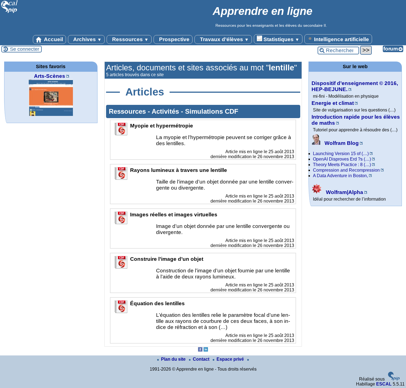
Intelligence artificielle (341, 39)
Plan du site (174, 359)
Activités (166, 111)
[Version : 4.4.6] (394, 379)
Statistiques (280, 39)
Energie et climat (333, 103)
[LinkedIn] (206, 350)
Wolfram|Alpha (344, 192)
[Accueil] (9, 12)
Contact (201, 359)
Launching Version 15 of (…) (341, 153)
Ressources (130, 39)
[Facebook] (200, 350)
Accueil (53, 39)
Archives (87, 39)
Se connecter (24, 49)
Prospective (173, 39)
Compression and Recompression (346, 170)
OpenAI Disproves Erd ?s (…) (342, 159)
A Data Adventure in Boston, (340, 175)
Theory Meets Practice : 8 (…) (342, 164)
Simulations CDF (211, 111)
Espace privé (231, 359)
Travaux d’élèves (224, 39)
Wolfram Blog (341, 143)
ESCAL (384, 384)
